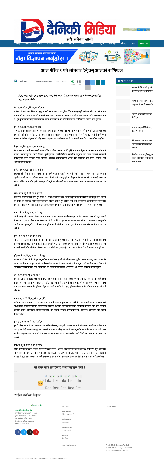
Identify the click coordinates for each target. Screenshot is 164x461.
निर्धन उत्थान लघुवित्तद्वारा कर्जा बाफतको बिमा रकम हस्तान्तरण (142, 158)
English (144, 43)
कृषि (102, 43)
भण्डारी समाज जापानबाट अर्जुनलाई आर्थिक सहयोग (142, 102)
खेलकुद (124, 43)
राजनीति (50, 43)
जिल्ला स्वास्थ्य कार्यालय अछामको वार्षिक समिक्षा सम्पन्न (142, 144)
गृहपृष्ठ (18, 43)
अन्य (133, 43)
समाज (93, 43)
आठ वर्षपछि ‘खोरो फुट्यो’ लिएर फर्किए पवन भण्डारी (142, 89)
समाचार (28, 43)
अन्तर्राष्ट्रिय (112, 43)
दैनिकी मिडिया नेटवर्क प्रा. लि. (23, 410)
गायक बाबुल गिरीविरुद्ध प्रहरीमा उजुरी (142, 129)
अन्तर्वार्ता (72, 43)
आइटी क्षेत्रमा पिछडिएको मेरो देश (142, 116)
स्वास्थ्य (39, 43)
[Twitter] (24, 432)
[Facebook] (18, 432)
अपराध (83, 43)
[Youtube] (36, 432)
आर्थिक (61, 43)
